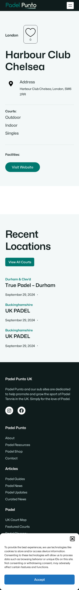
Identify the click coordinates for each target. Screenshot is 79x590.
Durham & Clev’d (18, 279)
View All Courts (20, 262)
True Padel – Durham (30, 285)
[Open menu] (70, 5)
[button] (72, 539)
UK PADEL (17, 311)
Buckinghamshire (19, 305)
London (11, 35)
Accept (39, 580)
